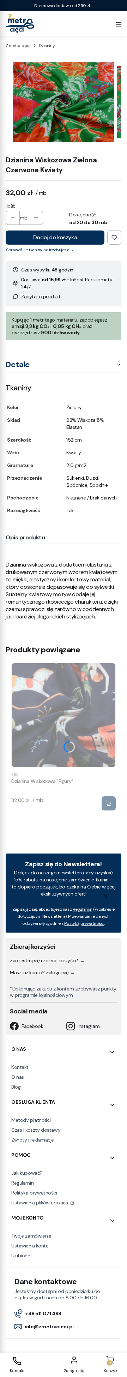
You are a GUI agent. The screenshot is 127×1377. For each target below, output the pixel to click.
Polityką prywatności (84, 923)
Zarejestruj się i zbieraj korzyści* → (47, 960)
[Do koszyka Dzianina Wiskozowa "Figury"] (109, 803)
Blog (15, 1087)
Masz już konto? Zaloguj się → (42, 972)
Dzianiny (47, 45)
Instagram (88, 1026)
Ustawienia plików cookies (40, 1202)
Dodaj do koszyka (55, 237)
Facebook (32, 1026)
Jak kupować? (27, 1173)
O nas (17, 1077)
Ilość (11, 206)
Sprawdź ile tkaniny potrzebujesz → (40, 250)
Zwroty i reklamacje (32, 1140)
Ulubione (20, 1255)
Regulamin (82, 909)
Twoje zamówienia (31, 1236)
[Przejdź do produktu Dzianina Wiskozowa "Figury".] (63, 715)
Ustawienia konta (29, 1246)
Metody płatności (30, 1120)
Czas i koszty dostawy (35, 1130)
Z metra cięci (18, 45)
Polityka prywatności (34, 1193)
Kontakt (20, 1067)
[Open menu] (118, 23)
